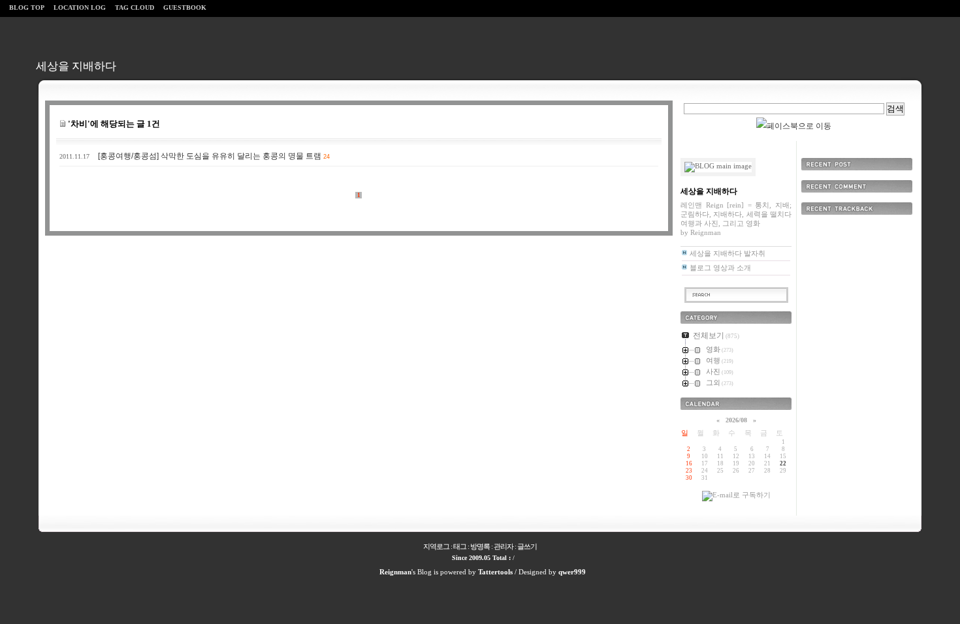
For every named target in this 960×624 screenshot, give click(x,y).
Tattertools (495, 572)
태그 (459, 546)
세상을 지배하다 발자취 (727, 253)
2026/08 (736, 420)
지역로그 (436, 546)
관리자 (503, 546)
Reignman (395, 572)
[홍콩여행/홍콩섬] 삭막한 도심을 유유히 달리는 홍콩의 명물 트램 (209, 156)
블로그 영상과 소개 (720, 268)
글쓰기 (527, 546)
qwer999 (572, 572)
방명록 (480, 546)
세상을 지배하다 (76, 66)
